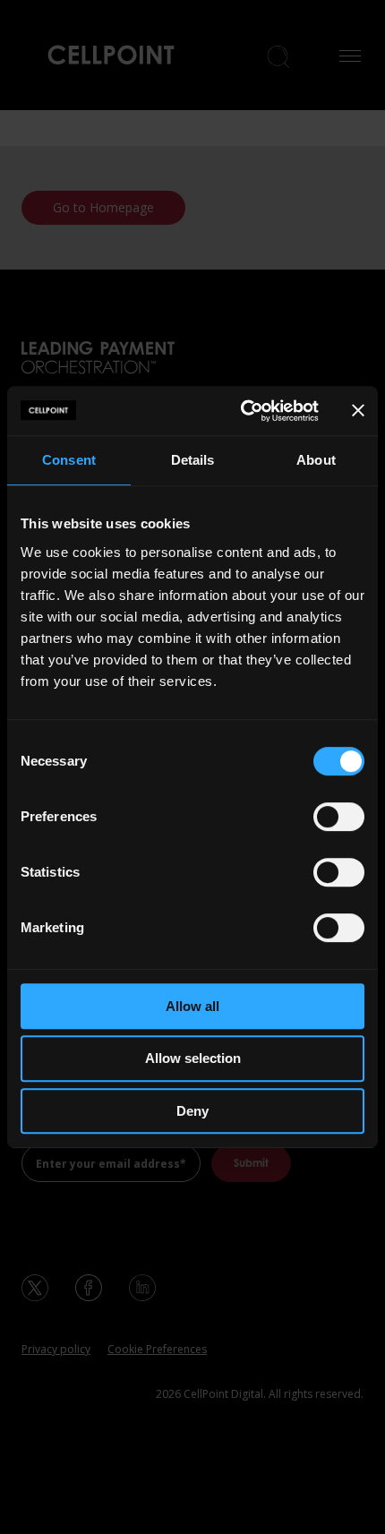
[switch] (338, 816)
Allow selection (193, 1058)
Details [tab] (193, 459)
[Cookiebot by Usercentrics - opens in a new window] (242, 411)
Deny (192, 1110)
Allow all (192, 1006)
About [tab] (316, 459)
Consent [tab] (69, 459)
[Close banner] (358, 410)
